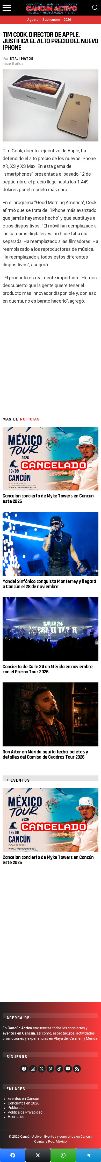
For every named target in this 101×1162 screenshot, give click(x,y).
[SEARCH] (95, 8)
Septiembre (51, 20)
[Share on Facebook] (12, 1155)
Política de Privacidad (25, 1112)
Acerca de (16, 1117)
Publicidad (16, 1108)
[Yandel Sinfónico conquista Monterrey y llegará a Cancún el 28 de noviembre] (50, 544)
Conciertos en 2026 (23, 1103)
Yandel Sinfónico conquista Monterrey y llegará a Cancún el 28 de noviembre (49, 584)
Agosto (33, 20)
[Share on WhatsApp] (63, 1155)
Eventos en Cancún (23, 1098)
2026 (67, 20)
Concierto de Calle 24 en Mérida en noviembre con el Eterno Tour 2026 (47, 669)
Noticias (30, 419)
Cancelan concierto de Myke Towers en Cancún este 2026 (48, 498)
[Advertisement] (50, 363)
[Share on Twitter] (38, 1155)
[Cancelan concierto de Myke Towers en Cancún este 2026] (50, 459)
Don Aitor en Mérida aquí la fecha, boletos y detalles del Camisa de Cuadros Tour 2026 (45, 754)
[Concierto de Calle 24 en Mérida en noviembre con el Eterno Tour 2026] (50, 629)
